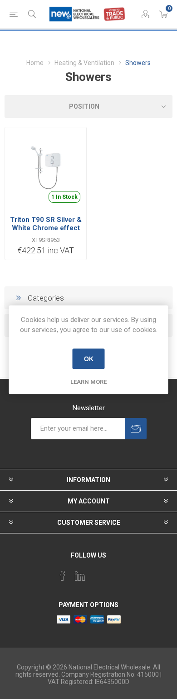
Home (35, 62)
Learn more (88, 381)
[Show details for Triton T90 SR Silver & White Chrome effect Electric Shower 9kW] (45, 168)
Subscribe (136, 428)
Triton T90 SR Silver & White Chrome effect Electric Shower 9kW (46, 228)
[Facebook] (62, 575)
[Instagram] (97, 573)
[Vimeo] (80, 575)
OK (88, 358)
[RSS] (114, 573)
